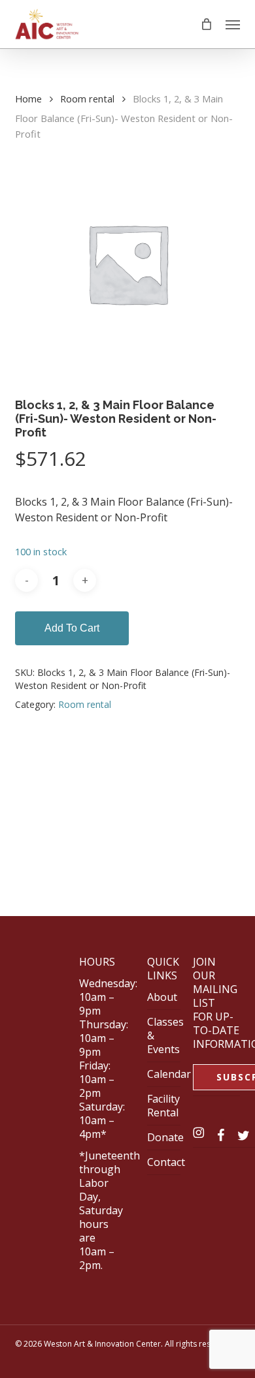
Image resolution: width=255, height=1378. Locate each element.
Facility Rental (163, 1106)
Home (28, 98)
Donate (165, 1137)
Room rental (87, 98)
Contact (166, 1162)
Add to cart (71, 628)
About (162, 997)
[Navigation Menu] (233, 24)
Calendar (169, 1074)
